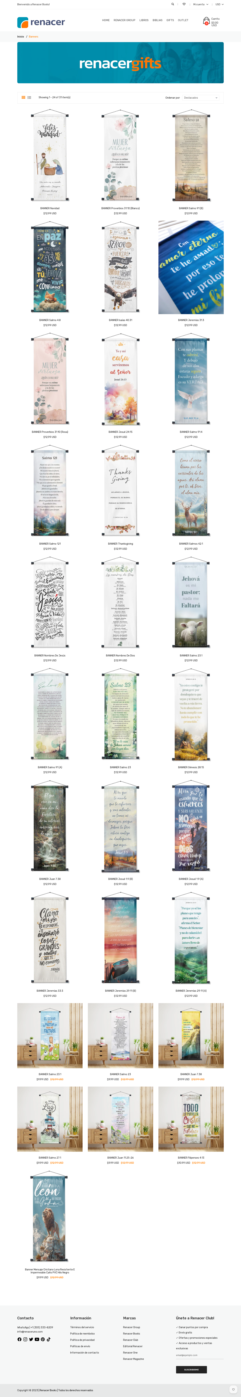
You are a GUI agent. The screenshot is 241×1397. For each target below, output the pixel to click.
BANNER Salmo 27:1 (50, 1157)
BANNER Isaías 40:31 (120, 320)
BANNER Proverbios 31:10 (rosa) (50, 432)
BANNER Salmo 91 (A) (50, 767)
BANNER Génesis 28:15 (191, 767)
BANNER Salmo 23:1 (191, 655)
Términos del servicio (82, 1327)
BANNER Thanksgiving (120, 543)
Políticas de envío (80, 1346)
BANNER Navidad (49, 208)
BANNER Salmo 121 (50, 543)
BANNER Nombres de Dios (120, 655)
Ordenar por (172, 97)
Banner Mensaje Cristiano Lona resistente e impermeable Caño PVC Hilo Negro (50, 1271)
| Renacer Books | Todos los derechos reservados (66, 1390)
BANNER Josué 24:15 (120, 432)
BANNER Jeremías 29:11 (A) (191, 990)
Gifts (170, 20)
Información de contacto (84, 1352)
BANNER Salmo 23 (120, 767)
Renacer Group (124, 20)
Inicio (20, 36)
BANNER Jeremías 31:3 (191, 320)
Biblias (157, 20)
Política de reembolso (82, 1333)
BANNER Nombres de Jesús (49, 655)
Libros (144, 20)
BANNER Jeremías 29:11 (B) (120, 990)
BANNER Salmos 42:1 (191, 543)
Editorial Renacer (133, 1346)
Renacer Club (130, 1340)
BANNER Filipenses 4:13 (191, 1157)
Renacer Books (131, 1333)
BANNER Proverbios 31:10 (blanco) (120, 208)
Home (106, 20)
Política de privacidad (82, 1340)
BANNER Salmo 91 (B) (191, 208)
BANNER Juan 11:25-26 (120, 1157)
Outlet (183, 20)
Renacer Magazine (133, 1359)
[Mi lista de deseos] (184, 4)
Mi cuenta (199, 4)
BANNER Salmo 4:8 (50, 320)
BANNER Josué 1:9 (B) (120, 879)
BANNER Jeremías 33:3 (50, 990)
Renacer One (130, 1352)
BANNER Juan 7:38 (50, 879)
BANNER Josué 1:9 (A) (191, 879)
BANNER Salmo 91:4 (191, 432)
